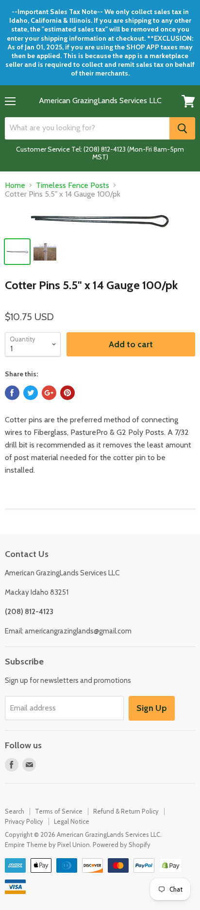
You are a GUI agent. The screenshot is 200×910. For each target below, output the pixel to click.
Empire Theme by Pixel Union (47, 844)
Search (14, 811)
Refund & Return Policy (126, 811)
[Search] (182, 128)
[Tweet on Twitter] (30, 393)
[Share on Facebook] (12, 393)
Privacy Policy (24, 821)
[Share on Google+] (49, 393)
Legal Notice (71, 821)
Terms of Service (59, 811)
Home (15, 185)
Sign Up (151, 708)
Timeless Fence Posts (72, 185)
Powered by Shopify (121, 844)
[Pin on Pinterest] (67, 393)
